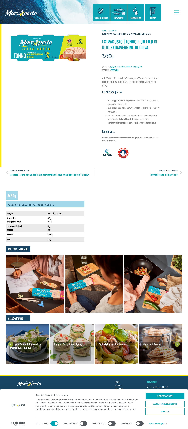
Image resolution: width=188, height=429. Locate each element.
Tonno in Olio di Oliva (134, 67)
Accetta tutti (165, 396)
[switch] (83, 424)
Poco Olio (114, 70)
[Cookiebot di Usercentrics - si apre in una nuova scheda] (18, 424)
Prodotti (112, 31)
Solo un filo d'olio (117, 67)
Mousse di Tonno (151, 344)
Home (104, 31)
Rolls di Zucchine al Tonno (68, 344)
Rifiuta (165, 411)
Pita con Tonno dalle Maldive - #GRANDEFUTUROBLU (26, 346)
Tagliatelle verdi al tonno (112, 344)
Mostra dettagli (156, 423)
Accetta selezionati (165, 404)
